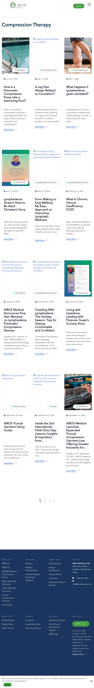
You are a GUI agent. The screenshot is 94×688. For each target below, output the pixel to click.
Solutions (30, 560)
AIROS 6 (5, 563)
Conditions (54, 560)
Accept (7, 685)
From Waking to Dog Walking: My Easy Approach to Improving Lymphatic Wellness (45, 209)
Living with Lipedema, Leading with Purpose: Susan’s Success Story (77, 316)
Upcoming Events (33, 628)
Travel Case (7, 605)
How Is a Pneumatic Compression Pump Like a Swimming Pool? (15, 93)
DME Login (54, 634)
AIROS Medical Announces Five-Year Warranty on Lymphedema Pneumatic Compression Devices (15, 320)
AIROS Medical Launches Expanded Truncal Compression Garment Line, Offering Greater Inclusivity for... (77, 435)
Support (79, 6)
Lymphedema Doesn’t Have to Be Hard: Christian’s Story (14, 204)
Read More (9, 130)
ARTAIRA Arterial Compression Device (9, 574)
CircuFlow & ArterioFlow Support (54, 627)
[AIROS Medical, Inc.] (23, 5)
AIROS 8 (5, 567)
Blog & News (7, 624)
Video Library (8, 628)
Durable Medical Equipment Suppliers (32, 577)
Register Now (77, 654)
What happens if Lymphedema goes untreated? (77, 90)
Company (29, 616)
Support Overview (57, 620)
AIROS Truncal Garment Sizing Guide (14, 426)
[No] (91, 681)
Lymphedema (55, 563)
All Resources (8, 620)
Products (6, 560)
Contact (76, 560)
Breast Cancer (55, 574)
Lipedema (53, 578)
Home (4, 17)
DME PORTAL (77, 616)
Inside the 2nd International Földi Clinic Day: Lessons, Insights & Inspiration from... (46, 431)
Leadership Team (33, 624)
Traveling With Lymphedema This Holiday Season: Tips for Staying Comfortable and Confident (46, 320)
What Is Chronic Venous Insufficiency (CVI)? (77, 204)
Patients (28, 563)
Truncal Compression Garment (8, 598)
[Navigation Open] (89, 5)
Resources (7, 616)
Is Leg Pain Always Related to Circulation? (45, 90)
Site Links (53, 616)
